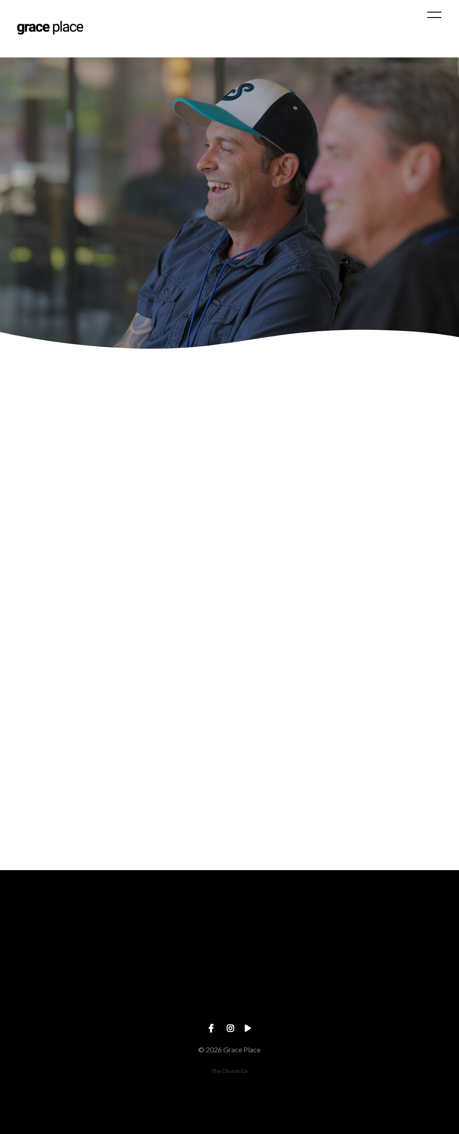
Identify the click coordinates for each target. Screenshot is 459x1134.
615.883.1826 (172, 998)
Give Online (402, 998)
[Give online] (401, 948)
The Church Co (229, 1071)
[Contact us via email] (57, 948)
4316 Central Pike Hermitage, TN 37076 (287, 998)
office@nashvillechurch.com (57, 998)
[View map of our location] (287, 948)
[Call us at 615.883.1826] (172, 948)
